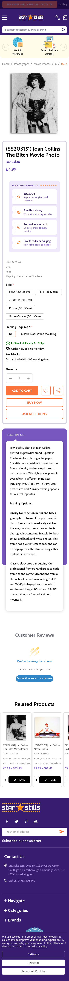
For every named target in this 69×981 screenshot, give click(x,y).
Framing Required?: (19, 327)
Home (6, 64)
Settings (33, 954)
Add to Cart (22, 391)
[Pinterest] (26, 821)
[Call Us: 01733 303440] (59, 17)
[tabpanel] (16, 749)
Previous (5, 47)
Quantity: (12, 369)
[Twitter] (16, 821)
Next (63, 47)
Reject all (33, 963)
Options (19, 779)
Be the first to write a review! (34, 678)
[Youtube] (35, 821)
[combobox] (34, 29)
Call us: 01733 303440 (21, 880)
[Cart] (65, 17)
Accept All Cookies (33, 971)
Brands (14, 920)
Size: (10, 285)
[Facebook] (7, 821)
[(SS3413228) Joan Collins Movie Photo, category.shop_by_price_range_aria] (47, 727)
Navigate (16, 900)
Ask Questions (34, 414)
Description (15, 435)
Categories (18, 910)
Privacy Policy (39, 946)
